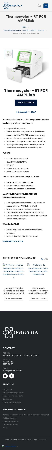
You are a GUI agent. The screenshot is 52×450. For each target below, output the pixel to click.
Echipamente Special (12, 402)
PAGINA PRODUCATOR (13, 241)
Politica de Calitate (11, 421)
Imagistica (7, 389)
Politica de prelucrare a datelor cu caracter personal (26, 415)
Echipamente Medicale (13, 396)
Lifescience (7, 399)
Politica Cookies (10, 418)
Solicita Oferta (26, 102)
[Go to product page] (14, 274)
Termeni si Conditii (11, 424)
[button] (39, 5)
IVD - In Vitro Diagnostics (13, 392)
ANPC (5, 427)
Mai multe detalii (15, 298)
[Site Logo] (13, 5)
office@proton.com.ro (12, 370)
